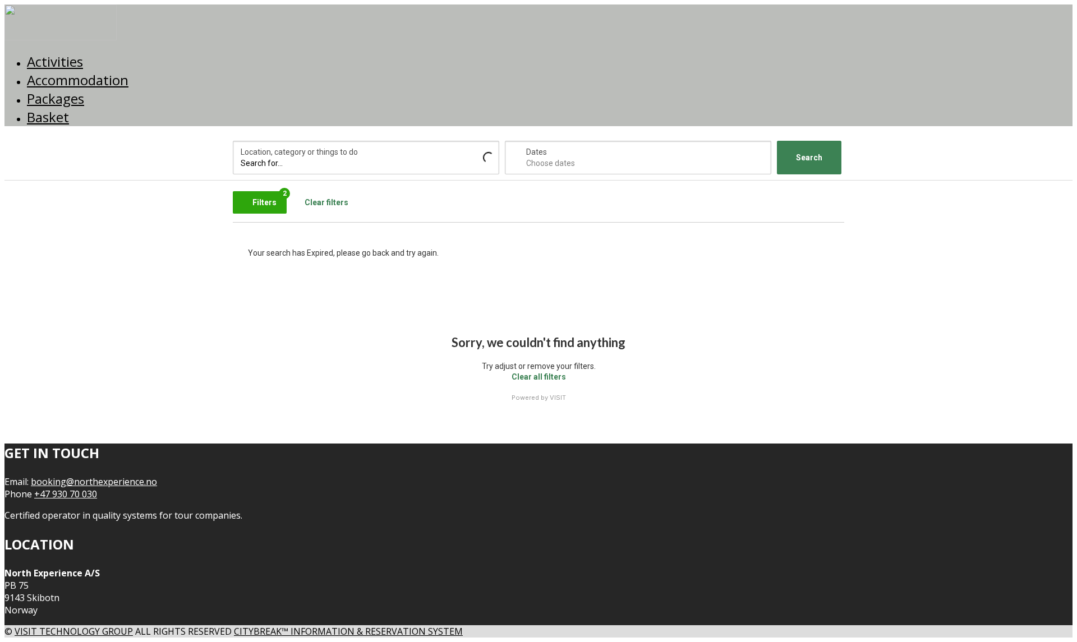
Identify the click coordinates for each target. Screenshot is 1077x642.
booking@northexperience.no (94, 481)
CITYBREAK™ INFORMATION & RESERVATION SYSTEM (348, 631)
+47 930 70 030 (65, 494)
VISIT (558, 397)
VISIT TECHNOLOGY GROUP (74, 631)
